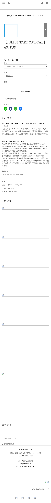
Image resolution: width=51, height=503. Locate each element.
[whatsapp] (15, 109)
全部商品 (9, 15)
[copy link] (20, 109)
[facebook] (10, 109)
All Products (19, 15)
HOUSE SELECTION (35, 15)
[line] (5, 109)
